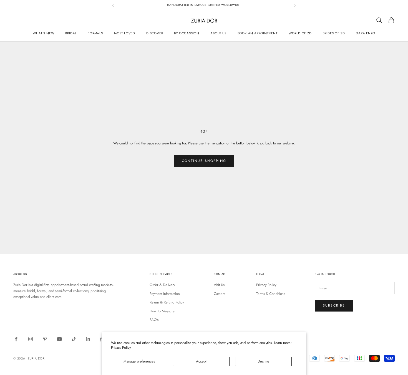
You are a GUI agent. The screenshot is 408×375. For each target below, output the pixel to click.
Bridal (71, 33)
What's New (43, 33)
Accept (201, 361)
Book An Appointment (258, 33)
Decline (263, 361)
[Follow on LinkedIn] (88, 339)
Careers (219, 293)
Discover (154, 33)
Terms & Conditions (270, 293)
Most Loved (124, 33)
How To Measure (162, 311)
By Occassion (186, 33)
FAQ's (154, 319)
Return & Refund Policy (167, 302)
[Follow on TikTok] (74, 339)
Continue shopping (204, 160)
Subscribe (334, 305)
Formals (95, 33)
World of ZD (300, 33)
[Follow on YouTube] (59, 339)
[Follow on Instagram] (30, 339)
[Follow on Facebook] (16, 339)
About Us (218, 33)
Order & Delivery (162, 284)
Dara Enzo (365, 33)
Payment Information (165, 293)
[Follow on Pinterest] (45, 339)
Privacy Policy (121, 347)
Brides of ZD (334, 33)
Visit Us (219, 284)
